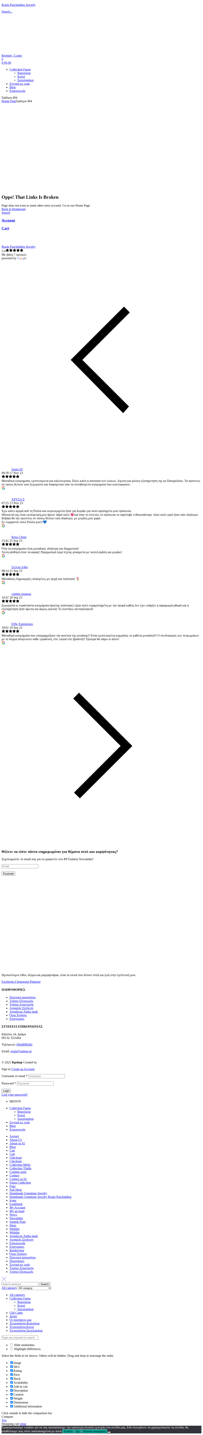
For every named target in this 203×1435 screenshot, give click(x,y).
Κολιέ (21, 1115)
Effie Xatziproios (22, 624)
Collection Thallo (20, 1168)
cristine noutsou (21, 594)
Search (45, 1284)
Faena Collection (20, 1182)
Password (9, 1083)
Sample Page (18, 1221)
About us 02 (17, 1143)
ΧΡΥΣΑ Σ (18, 499)
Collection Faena (20, 1108)
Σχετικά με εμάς (20, 1122)
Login (6, 1090)
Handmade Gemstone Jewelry (28, 1193)
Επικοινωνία (17, 1129)
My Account (17, 1207)
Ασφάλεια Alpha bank (24, 1011)
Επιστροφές (17, 1018)
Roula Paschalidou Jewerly (18, 5)
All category (17, 1295)
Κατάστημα (17, 1250)
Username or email (15, 1076)
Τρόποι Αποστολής (22, 1004)
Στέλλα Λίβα (19, 567)
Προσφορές (17, 1261)
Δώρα (13, 1316)
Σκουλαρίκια (25, 1118)
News (13, 1214)
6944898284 (24, 1044)
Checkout (16, 1157)
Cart (5, 228)
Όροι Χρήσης (18, 1015)
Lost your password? (15, 1094)
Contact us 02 (18, 1179)
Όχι (78, 1431)
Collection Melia (20, 1164)
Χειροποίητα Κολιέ (22, 1327)
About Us (16, 1139)
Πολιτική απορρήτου (23, 997)
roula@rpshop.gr (21, 1051)
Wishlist (14, 1229)
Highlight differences (27, 1349)
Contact (14, 1175)
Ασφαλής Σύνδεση (21, 1008)
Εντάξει (68, 1431)
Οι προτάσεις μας (21, 1320)
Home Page (9, 101)
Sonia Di (17, 469)
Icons (13, 1200)
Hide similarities (23, 1345)
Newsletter (16, 1218)
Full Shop (16, 1189)
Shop (13, 1225)
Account (8, 220)
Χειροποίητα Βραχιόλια (24, 1323)
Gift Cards (16, 1312)
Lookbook (16, 1204)
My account (17, 1211)
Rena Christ (18, 537)
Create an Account (22, 1069)
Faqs (12, 1186)
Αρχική (14, 1136)
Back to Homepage (14, 209)
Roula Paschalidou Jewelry (18, 246)
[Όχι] (109, 1432)
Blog (13, 1126)
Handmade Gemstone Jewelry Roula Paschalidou (40, 1197)
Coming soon (18, 1172)
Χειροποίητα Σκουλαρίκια (26, 1330)
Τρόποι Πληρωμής (21, 1001)
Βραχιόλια (24, 1111)
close (23, 1423)
